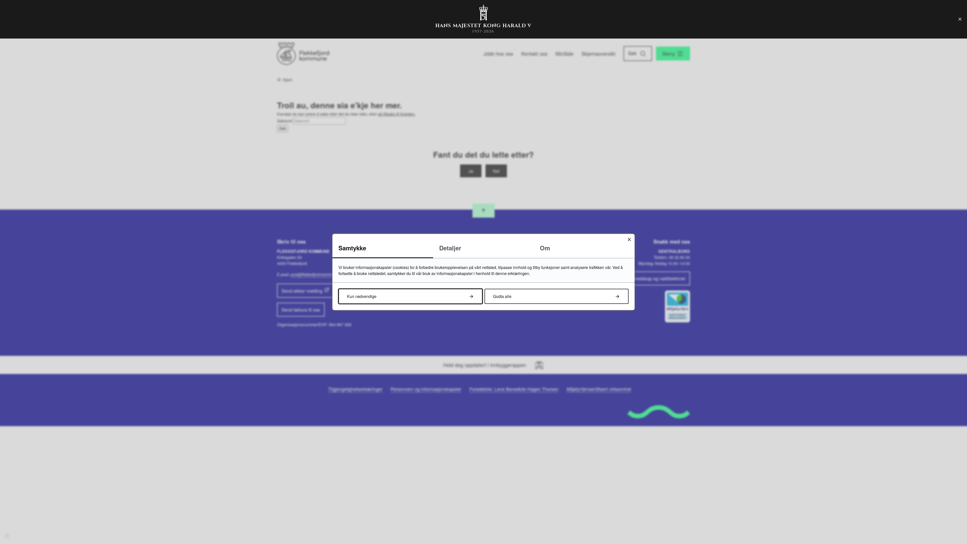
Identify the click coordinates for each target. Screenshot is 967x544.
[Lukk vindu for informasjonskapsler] (629, 239)
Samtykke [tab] (352, 248)
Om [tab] (545, 248)
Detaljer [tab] (450, 248)
